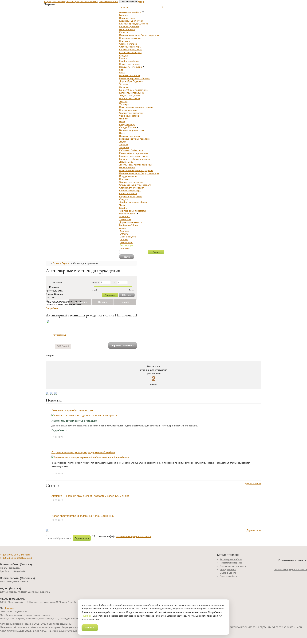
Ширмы (123, 58)
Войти (126, 257)
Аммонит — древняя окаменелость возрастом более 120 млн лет (90, 496)
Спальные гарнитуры (130, 52)
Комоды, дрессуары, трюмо (133, 23)
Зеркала (123, 84)
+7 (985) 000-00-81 (15, 554)
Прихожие (124, 41)
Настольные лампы (129, 98)
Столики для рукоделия (131, 187)
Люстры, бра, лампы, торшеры (135, 164)
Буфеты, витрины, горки (132, 130)
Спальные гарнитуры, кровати (135, 185)
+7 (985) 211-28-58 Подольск (58, 1)
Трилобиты (125, 219)
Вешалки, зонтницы (129, 75)
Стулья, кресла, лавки (130, 49)
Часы (122, 121)
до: (115, 282)
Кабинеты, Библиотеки (131, 21)
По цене (102, 302)
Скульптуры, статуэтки (131, 113)
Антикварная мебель (130, 12)
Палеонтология (127, 213)
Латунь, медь (126, 162)
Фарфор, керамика (129, 115)
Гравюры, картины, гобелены (134, 78)
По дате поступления (125, 303)
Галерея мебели (228, 576)
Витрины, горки (127, 18)
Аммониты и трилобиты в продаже (72, 410)
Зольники (124, 87)
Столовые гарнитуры (130, 46)
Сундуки (123, 55)
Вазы (122, 72)
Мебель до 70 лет (128, 225)
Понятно (89, 627)
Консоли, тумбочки (129, 26)
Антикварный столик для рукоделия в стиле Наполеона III (91, 315)
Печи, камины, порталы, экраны (136, 107)
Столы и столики (128, 44)
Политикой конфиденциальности (133, 536)
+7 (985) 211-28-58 (16, 558)
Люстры (123, 101)
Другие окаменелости (130, 222)
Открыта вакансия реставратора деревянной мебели (83, 452)
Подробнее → (59, 430)
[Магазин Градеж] (48, 263)
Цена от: (96, 282)
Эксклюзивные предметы (132, 210)
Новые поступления (129, 64)
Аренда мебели (228, 569)
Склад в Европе (127, 127)
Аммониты (124, 216)
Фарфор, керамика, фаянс (133, 202)
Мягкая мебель (127, 29)
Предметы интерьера (130, 67)
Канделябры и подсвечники (133, 90)
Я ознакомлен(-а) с (122, 536)
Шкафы (123, 208)
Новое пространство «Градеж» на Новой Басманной (82, 516)
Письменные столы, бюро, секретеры (139, 35)
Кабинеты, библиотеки (131, 150)
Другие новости (253, 483)
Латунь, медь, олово (130, 95)
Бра (121, 69)
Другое (122, 141)
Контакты (125, 248)
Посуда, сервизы (128, 110)
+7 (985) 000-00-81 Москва (85, 1)
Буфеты (123, 15)
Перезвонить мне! (108, 1)
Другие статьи (254, 530)
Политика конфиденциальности (290, 569)
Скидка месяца (127, 124)
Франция (58, 282)
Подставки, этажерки (130, 38)
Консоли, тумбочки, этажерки (134, 159)
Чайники (123, 118)
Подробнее (52, 308)
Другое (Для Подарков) (131, 81)
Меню (141, 1)
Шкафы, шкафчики (129, 61)
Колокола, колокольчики (131, 92)
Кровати (123, 32)
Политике (86, 615)
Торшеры (124, 104)
